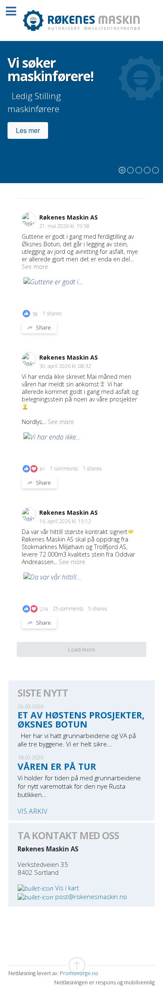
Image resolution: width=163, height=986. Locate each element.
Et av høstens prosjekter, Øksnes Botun (81, 719)
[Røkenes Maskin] (81, 20)
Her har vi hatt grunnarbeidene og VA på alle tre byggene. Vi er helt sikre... (77, 739)
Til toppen (81, 965)
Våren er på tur (57, 766)
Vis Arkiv (32, 811)
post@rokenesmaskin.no (91, 896)
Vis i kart (67, 888)
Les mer (28, 130)
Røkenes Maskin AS (68, 217)
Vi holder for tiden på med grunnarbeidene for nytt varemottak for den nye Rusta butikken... (79, 786)
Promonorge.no (79, 973)
